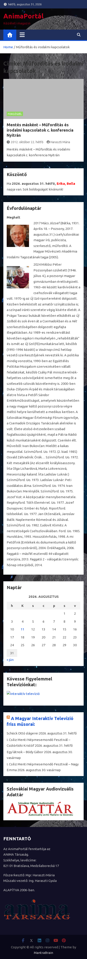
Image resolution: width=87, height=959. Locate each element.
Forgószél (15, 114)
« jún (10, 660)
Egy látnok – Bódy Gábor (25, 752)
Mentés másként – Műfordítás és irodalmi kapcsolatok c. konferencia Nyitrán (40, 129)
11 (22, 629)
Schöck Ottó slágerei (22, 733)
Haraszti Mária (60, 142)
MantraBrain (43, 953)
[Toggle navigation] (22, 35)
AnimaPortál (23, 16)
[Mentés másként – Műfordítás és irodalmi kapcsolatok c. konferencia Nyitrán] (43, 99)
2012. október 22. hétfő (27, 142)
